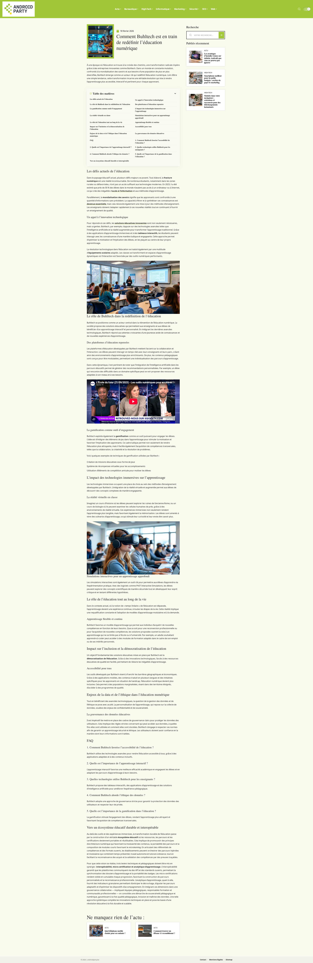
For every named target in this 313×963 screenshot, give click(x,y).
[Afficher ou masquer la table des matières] (145, 93)
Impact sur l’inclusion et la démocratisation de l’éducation (107, 127)
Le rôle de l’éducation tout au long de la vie (106, 122)
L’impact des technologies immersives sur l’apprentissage (150, 109)
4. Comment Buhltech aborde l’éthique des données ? (109, 154)
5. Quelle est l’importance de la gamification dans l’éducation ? (153, 155)
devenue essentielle (96, 204)
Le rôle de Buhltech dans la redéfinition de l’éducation (110, 104)
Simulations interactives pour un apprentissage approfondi (152, 116)
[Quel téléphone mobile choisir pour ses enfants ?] (96, 931)
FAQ (91, 140)
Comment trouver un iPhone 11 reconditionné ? (164, 931)
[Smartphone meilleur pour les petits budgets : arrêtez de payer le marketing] (195, 78)
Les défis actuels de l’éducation (101, 99)
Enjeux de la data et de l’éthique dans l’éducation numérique (108, 134)
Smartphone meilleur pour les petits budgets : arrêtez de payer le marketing (213, 79)
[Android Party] (18, 9)
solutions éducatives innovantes (131, 223)
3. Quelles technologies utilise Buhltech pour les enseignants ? (152, 148)
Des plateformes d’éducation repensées (149, 104)
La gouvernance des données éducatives (149, 133)
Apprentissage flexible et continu (147, 122)
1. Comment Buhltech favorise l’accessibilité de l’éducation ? (152, 141)
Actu (107, 928)
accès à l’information (122, 191)
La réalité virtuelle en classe (100, 115)
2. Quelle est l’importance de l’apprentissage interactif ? (110, 147)
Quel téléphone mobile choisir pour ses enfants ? (115, 931)
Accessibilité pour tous (143, 126)
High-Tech (208, 72)
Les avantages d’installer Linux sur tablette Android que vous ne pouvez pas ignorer (212, 58)
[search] (299, 9)
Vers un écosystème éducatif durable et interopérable (109, 161)
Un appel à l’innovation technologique (149, 100)
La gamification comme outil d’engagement (106, 108)
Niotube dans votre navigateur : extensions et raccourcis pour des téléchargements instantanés (212, 101)
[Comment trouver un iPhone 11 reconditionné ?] (145, 931)
